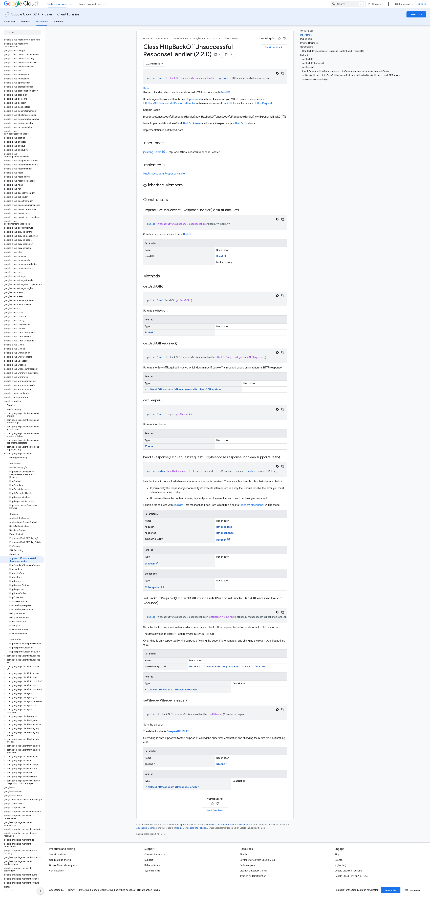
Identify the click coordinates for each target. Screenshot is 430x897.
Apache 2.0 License (145, 828)
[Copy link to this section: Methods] (164, 276)
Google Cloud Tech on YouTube (351, 876)
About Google (56, 890)
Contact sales (56, 870)
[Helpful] (279, 38)
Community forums (154, 854)
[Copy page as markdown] (226, 55)
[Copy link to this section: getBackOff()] (166, 287)
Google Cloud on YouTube (348, 870)
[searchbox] (22, 32)
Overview (9, 21)
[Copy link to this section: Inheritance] (167, 143)
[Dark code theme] (277, 73)
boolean (221, 539)
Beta (146, 88)
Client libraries (68, 14)
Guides (25, 21)
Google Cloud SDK (25, 14)
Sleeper (150, 446)
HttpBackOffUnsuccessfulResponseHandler (169, 103)
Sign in (422, 4)
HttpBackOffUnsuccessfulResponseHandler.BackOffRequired (183, 389)
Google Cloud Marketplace (63, 865)
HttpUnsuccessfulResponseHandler (164, 173)
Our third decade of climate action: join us (138, 890)
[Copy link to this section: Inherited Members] (186, 185)
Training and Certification (253, 876)
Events (338, 860)
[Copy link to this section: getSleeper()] (166, 401)
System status (152, 870)
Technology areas (57, 4)
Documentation (161, 38)
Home (146, 38)
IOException (152, 587)
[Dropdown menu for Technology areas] (71, 4)
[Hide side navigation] (40, 891)
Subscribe (390, 889)
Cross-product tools (90, 4)
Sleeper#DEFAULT (177, 731)
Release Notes (152, 865)
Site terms (83, 890)
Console (376, 4)
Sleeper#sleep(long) (252, 505)
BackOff (225, 92)
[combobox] (347, 4)
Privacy (71, 890)
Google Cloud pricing (60, 860)
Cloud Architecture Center (253, 870)
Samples (59, 21)
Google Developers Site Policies (190, 828)
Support (148, 860)
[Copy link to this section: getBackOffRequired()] (180, 344)
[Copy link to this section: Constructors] (172, 200)
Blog (337, 854)
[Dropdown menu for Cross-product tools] (106, 4)
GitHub (243, 854)
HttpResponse (225, 532)
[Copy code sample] (282, 73)
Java (48, 14)
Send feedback (274, 47)
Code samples (247, 865)
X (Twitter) (340, 865)
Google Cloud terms (102, 890)
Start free (416, 14)
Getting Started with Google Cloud (257, 860)
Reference (42, 21)
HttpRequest (193, 99)
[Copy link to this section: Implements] (168, 165)
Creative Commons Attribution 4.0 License (227, 824)
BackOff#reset (192, 123)
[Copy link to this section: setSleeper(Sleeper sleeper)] (190, 701)
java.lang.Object (152, 152)
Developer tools (180, 38)
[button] (22, 401)
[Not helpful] (284, 38)
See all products (57, 854)
